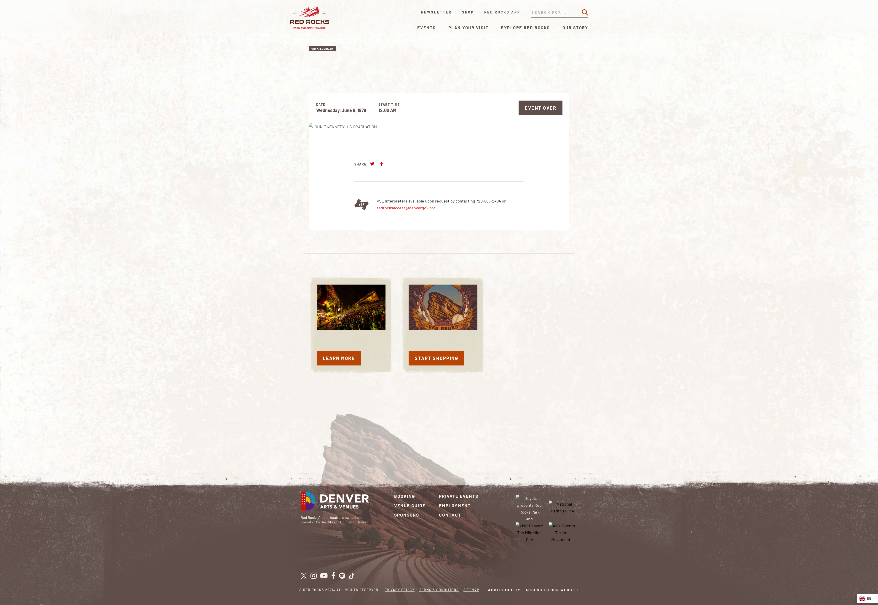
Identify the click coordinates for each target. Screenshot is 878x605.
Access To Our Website (552, 590)
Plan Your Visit (468, 27)
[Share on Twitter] (372, 163)
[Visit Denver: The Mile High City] (529, 531)
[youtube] (324, 576)
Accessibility (504, 590)
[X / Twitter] (304, 576)
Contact (450, 514)
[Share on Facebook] (381, 163)
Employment (455, 505)
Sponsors (406, 514)
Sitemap (471, 590)
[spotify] (342, 576)
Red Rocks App (502, 12)
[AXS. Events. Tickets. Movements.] (562, 531)
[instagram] (314, 576)
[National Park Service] (562, 506)
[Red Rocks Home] (310, 18)
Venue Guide (410, 505)
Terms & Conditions (439, 590)
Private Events (458, 496)
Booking (404, 496)
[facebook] (333, 576)
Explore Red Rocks (525, 27)
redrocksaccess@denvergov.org (406, 207)
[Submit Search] (585, 12)
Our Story (575, 27)
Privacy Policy (400, 590)
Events (426, 27)
